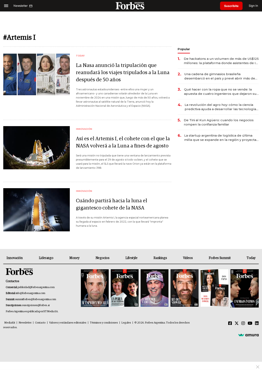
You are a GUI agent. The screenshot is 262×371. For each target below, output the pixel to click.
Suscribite (231, 6)
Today (251, 258)
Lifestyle (131, 258)
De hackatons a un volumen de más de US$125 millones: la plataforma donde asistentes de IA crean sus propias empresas (221, 61)
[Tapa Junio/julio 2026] (95, 288)
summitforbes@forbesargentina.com (35, 299)
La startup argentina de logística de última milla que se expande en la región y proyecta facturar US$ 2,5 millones (220, 137)
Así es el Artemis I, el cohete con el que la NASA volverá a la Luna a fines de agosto (123, 142)
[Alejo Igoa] (154, 288)
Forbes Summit (219, 258)
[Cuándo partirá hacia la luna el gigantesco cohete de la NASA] (36, 209)
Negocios (103, 258)
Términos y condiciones (104, 322)
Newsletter (25, 322)
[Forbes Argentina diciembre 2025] (184, 288)
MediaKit (9, 322)
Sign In (253, 5)
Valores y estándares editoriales (67, 322)
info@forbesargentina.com (30, 293)
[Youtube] (250, 323)
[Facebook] (230, 323)
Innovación (15, 258)
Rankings (160, 258)
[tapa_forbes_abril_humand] (125, 288)
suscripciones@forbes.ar (36, 305)
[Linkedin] (257, 323)
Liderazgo (46, 258)
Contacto (40, 322)
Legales (126, 322)
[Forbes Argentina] (131, 5)
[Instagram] (243, 323)
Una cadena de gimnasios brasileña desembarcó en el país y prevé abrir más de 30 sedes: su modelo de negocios (219, 76)
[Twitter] (237, 323)
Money (74, 258)
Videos (188, 258)
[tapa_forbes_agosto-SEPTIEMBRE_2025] (244, 288)
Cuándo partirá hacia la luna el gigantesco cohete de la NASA (111, 204)
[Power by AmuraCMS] (248, 334)
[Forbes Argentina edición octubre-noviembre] (214, 288)
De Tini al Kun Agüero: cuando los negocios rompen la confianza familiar (219, 122)
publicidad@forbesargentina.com (36, 287)
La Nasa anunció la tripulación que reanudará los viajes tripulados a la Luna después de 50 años (122, 72)
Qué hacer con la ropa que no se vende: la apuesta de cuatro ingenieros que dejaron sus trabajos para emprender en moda (221, 91)
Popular (184, 49)
